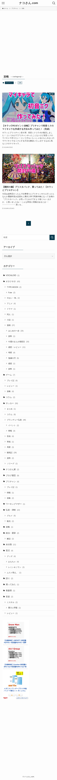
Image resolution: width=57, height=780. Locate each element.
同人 (10, 314)
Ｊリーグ (12, 463)
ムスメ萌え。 (14, 573)
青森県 (10, 590)
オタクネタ (13, 281)
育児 (9, 550)
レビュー (12, 386)
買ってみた (12, 584)
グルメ (11, 516)
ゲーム (10, 375)
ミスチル (12, 602)
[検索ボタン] (54, 3)
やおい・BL (13, 298)
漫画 (11, 325)
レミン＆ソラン (16, 567)
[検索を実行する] (52, 237)
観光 (10, 521)
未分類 (11, 544)
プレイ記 (12, 380)
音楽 (9, 596)
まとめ (11, 409)
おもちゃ (13, 562)
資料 (11, 336)
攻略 (10, 391)
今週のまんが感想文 (18, 342)
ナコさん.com (28, 3)
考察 (11, 352)
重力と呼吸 (14, 608)
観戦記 (12, 452)
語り (9, 578)
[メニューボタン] (3, 3)
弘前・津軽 (13, 510)
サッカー (12, 403)
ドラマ (11, 309)
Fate (11, 292)
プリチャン (9, 83)
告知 (10, 436)
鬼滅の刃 (13, 358)
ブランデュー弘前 (16, 420)
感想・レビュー (16, 347)
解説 (10, 539)
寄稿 (10, 442)
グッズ (11, 556)
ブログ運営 (12, 475)
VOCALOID (12, 275)
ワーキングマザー (15, 504)
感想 (11, 363)
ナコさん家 (12, 469)
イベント (13, 425)
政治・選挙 (12, 533)
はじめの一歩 (15, 331)
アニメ (11, 303)
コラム (10, 397)
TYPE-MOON (14, 287)
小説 (10, 320)
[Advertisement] (28, 40)
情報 (11, 431)
